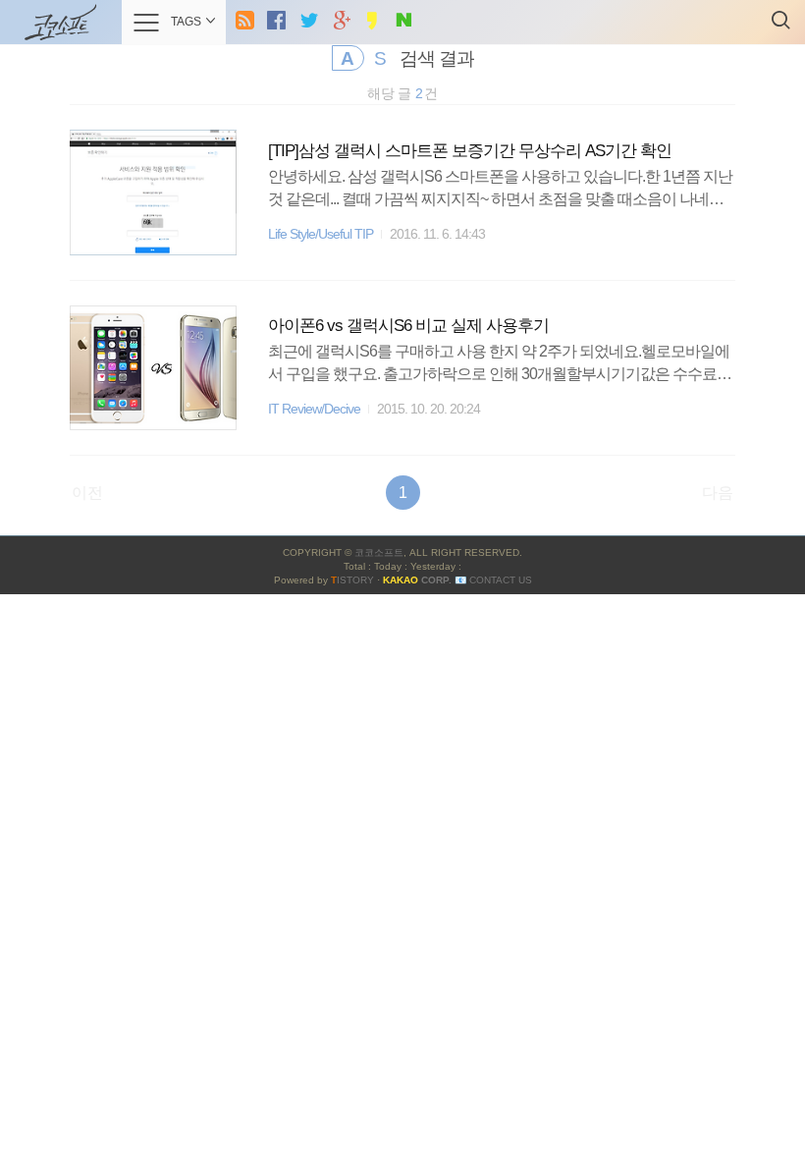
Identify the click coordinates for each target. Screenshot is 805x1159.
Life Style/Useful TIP (320, 234)
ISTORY (352, 580)
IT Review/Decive (314, 409)
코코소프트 (378, 552)
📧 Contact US (493, 580)
